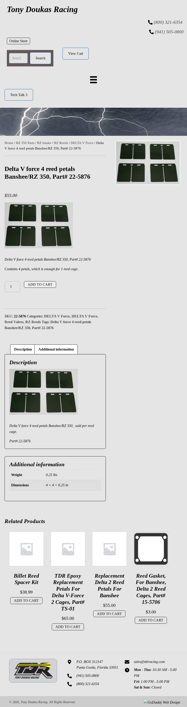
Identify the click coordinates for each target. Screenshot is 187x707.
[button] (18, 41)
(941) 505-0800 (169, 31)
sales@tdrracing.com (149, 662)
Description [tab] (23, 349)
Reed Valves (14, 322)
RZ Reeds (61, 143)
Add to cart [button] (26, 600)
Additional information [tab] (56, 349)
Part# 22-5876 (43, 328)
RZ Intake (44, 143)
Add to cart (40, 284)
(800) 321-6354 (168, 22)
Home (9, 143)
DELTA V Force (82, 143)
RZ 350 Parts (25, 143)
